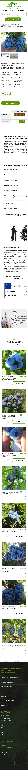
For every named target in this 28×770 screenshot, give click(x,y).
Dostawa (3, 754)
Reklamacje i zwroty (7, 750)
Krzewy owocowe (6, 723)
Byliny (2, 734)
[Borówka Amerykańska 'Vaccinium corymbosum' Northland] (14, 592)
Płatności (4, 752)
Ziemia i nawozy (5, 730)
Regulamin (4, 745)
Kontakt (5, 705)
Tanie (16, 3)
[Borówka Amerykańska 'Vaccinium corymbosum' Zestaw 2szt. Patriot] (14, 362)
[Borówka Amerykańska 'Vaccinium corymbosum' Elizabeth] (14, 439)
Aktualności (7, 701)
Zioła (2, 737)
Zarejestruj (21, 10)
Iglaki (2, 727)
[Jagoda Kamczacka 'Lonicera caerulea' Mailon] (14, 478)
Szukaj (22, 14)
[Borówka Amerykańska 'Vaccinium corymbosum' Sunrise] (24, 49)
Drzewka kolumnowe (7, 716)
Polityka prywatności (7, 747)
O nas (4, 696)
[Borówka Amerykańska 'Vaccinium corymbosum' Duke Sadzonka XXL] (14, 554)
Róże (2, 725)
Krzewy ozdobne (6, 720)
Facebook (4, 10)
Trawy (3, 732)
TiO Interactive (16, 764)
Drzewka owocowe (7, 718)
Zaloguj (12, 10)
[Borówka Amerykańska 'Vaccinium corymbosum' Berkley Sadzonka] (14, 515)
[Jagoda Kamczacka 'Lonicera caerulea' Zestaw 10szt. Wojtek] (14, 631)
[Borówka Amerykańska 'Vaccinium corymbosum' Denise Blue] (14, 401)
